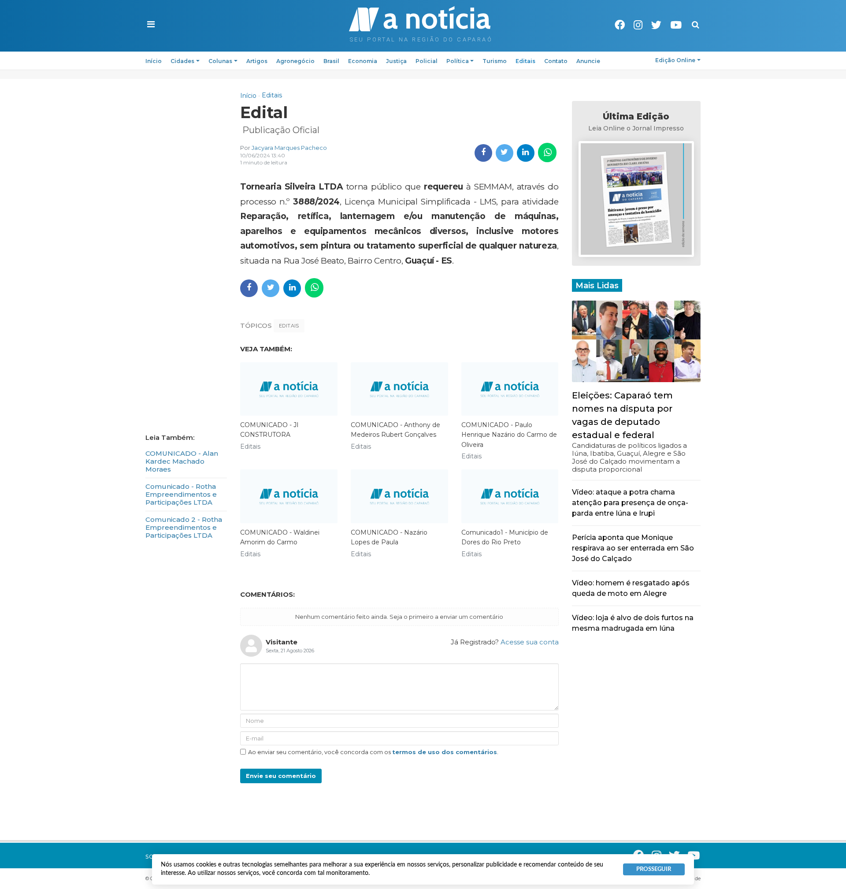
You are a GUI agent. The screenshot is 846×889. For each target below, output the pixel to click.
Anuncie (588, 61)
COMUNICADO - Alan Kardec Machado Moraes (181, 461)
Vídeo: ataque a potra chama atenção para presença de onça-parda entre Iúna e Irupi (630, 502)
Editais (525, 61)
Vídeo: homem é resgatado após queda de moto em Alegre (631, 588)
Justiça (396, 61)
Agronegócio (295, 61)
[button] (151, 24)
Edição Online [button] (675, 60)
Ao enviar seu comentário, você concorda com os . (373, 751)
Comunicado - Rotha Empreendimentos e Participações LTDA (181, 494)
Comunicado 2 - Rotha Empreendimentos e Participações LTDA (183, 527)
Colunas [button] (220, 61)
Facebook (619, 25)
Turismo (494, 61)
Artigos (256, 61)
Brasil (331, 61)
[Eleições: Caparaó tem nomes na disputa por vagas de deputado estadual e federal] (636, 340)
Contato (556, 61)
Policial (427, 61)
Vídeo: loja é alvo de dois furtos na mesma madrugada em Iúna (633, 623)
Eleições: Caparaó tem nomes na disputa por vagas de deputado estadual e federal (622, 415)
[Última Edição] (636, 200)
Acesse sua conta (530, 642)
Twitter (656, 25)
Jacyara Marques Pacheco (289, 147)
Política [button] (457, 61)
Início (153, 61)
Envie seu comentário (281, 775)
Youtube (676, 25)
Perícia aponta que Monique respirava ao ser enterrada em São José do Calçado (633, 548)
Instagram (638, 25)
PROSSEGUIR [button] (653, 869)
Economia (362, 61)
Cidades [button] (182, 61)
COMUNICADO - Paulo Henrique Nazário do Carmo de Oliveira (509, 435)
